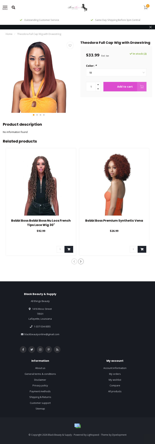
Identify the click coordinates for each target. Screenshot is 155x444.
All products (115, 391)
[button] (33, 115)
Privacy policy (40, 385)
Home (9, 34)
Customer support (40, 403)
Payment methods (40, 391)
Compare (115, 385)
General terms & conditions (40, 374)
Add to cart (125, 86)
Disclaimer (40, 379)
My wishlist (115, 379)
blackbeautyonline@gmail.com (41, 334)
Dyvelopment (119, 434)
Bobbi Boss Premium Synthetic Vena (114, 220)
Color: (91, 65)
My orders (115, 374)
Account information (114, 368)
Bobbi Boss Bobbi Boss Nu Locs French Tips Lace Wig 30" (41, 222)
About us (40, 368)
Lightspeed (93, 434)
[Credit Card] (77, 426)
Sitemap (40, 408)
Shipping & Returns (40, 397)
